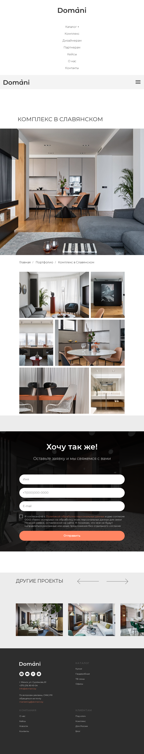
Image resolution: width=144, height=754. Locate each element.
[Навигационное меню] (138, 82)
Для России (82, 726)
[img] (39, 619)
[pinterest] (33, 674)
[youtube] (27, 674)
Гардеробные (83, 673)
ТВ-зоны (80, 679)
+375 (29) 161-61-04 (28, 685)
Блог (78, 731)
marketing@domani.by (31, 701)
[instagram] (21, 674)
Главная (25, 262)
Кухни (79, 668)
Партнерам (72, 47)
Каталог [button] (71, 27)
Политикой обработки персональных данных (75, 516)
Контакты (72, 68)
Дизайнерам (72, 40)
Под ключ (81, 716)
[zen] (39, 674)
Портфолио (44, 262)
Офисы (79, 683)
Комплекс (72, 33)
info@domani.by (27, 688)
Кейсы (72, 54)
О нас (72, 61)
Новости (23, 726)
